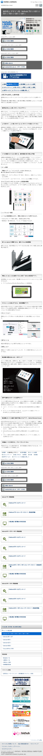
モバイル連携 (31, 84)
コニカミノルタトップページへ (11, 746)
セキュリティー (8, 87)
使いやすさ (17, 87)
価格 (34, 87)
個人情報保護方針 (23, 744)
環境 (24, 87)
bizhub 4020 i (7, 645)
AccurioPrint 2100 (8, 648)
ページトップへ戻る (36, 740)
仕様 (29, 87)
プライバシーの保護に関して (21, 90)
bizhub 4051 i (7, 639)
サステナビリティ (7, 749)
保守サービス (7, 90)
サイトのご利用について (9, 744)
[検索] (40, 5)
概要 (5, 84)
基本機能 (23, 84)
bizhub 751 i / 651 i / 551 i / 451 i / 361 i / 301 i (16, 633)
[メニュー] (37, 5)
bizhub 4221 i (7, 642)
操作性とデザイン (13, 84)
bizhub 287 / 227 (8, 636)
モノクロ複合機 (7, 630)
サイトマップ (34, 744)
